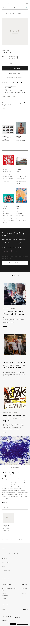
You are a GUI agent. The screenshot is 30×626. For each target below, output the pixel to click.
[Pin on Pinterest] (17, 82)
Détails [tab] (3, 96)
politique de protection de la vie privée (8, 622)
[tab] (4, 117)
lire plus (5, 326)
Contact (4, 598)
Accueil (4, 13)
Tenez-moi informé (15, 68)
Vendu (10, 63)
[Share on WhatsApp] (21, 82)
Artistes (12, 13)
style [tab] (14, 96)
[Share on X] (13, 82)
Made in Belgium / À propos (9, 588)
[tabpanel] (15, 105)
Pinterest (24, 593)
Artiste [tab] (8, 96)
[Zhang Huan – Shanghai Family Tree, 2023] (8, 128)
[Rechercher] (26, 7)
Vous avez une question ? (10, 86)
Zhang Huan (5, 50)
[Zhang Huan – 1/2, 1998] (22, 128)
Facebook (24, 591)
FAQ (3, 591)
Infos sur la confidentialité (22, 624)
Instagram (24, 588)
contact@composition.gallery (10, 553)
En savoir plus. (22, 92)
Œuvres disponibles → (15, 74)
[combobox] (15, 8)
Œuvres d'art (5, 595)
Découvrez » (5, 503)
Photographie (12, 56)
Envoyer (25, 609)
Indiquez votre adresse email (11, 248)
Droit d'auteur (6, 616)
